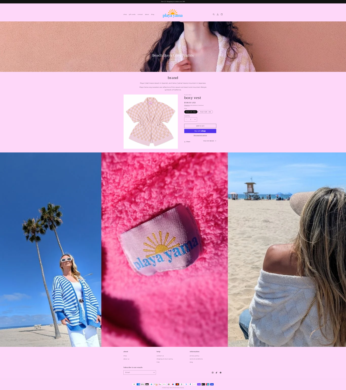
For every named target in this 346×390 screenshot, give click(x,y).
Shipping (187, 105)
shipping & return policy (165, 359)
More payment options (200, 135)
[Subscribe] (154, 372)
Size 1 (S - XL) (191, 112)
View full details (208, 141)
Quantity (187, 116)
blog (191, 362)
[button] (214, 14)
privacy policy (194, 356)
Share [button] (188, 141)
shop (125, 356)
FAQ (158, 362)
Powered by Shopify (178, 387)
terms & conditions (196, 359)
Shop (173, 61)
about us (126, 359)
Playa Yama (169, 387)
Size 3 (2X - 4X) (205, 112)
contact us (160, 356)
